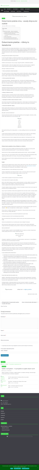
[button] (11, 9)
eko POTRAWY (6, 11)
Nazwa (2, 330)
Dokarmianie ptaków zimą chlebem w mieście (12, 34)
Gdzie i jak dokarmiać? (8, 36)
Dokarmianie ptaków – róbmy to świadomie (10, 31)
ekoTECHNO (13, 11)
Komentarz (3, 316)
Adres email (3, 335)
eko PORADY (15, 9)
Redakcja (2, 411)
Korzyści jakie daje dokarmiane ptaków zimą (11, 38)
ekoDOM (22, 9)
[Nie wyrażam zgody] (37, 467)
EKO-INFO (8, 9)
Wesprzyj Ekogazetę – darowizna (6, 426)
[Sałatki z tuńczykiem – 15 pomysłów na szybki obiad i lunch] (19, 364)
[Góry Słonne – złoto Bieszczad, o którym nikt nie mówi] (4, 382)
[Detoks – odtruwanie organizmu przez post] (4, 386)
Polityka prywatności (25, 468)
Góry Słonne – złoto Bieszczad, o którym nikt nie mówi (17, 381)
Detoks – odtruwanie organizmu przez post (15, 385)
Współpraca (3, 413)
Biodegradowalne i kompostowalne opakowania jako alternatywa (10, 303)
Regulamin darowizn (5, 427)
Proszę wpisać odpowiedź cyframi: (7, 348)
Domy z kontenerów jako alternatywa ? (29, 302)
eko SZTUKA (19, 11)
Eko (4, 9)
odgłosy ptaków (28, 289)
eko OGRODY (27, 9)
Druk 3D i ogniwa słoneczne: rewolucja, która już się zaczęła (18, 377)
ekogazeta (5, 370)
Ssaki (7, 35)
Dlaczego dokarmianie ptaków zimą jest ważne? (12, 32)
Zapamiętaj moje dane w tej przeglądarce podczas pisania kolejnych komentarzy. (17, 345)
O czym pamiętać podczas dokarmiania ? (11, 37)
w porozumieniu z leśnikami (31, 165)
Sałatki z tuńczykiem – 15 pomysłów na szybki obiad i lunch (18, 368)
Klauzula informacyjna (6, 429)
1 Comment (11, 378)
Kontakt (2, 419)
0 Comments (12, 387)
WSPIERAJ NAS (26, 11)
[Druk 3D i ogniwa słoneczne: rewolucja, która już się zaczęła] (4, 378)
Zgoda (12, 468)
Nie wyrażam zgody (17, 468)
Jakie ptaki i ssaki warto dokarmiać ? (10, 33)
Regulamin (2, 417)
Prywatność (3, 415)
